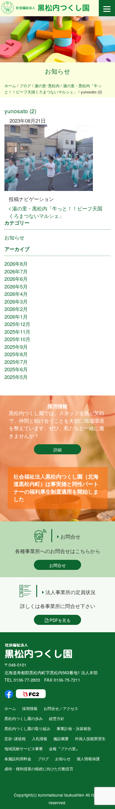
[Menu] (107, 8)
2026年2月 (16, 308)
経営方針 (56, 718)
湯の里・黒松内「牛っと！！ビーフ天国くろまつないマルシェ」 (55, 212)
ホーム (10, 708)
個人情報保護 (88, 758)
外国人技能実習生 (90, 738)
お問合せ (57, 565)
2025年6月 (16, 369)
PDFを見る (59, 620)
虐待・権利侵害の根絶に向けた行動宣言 (38, 768)
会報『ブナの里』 (64, 748)
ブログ (43, 758)
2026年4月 (16, 293)
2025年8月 (16, 354)
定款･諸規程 (15, 738)
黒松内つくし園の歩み (23, 718)
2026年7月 (16, 271)
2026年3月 (16, 301)
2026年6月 (16, 278)
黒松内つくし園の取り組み (27, 728)
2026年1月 (16, 316)
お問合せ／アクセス (61, 708)
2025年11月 (17, 331)
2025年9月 (16, 346)
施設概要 (61, 738)
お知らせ (14, 237)
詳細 (57, 449)
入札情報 (39, 738)
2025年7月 (16, 361)
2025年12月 (17, 324)
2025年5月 (16, 376)
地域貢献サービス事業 (23, 748)
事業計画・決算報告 (74, 728)
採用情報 (29, 708)
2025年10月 (17, 339)
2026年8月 (16, 263)
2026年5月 (16, 286)
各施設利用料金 (17, 758)
